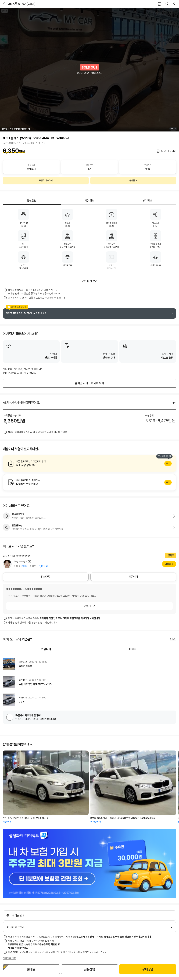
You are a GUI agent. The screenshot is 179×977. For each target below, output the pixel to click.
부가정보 (147, 200)
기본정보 (89, 200)
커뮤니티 (46, 649)
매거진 (133, 649)
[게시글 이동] (89, 664)
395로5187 (21, 4)
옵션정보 (32, 200)
